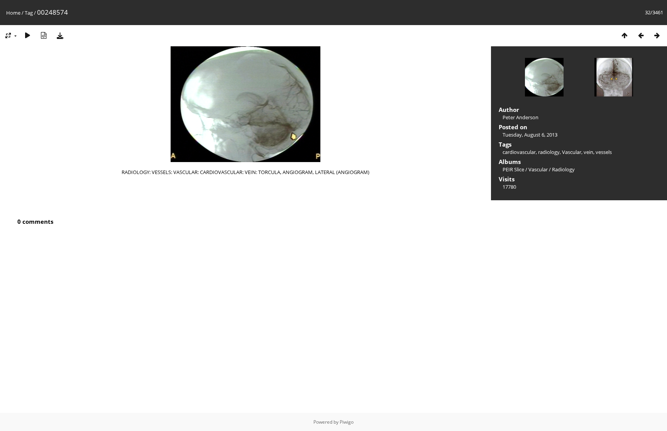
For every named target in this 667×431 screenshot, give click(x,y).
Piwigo (347, 422)
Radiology (563, 169)
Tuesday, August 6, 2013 (530, 134)
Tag (29, 12)
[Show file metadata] (44, 35)
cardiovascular (519, 152)
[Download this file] (60, 35)
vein (588, 152)
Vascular (571, 152)
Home (13, 12)
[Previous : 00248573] (641, 35)
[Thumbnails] (624, 35)
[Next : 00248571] (657, 35)
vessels (604, 152)
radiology (549, 152)
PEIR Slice (513, 169)
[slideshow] (27, 35)
